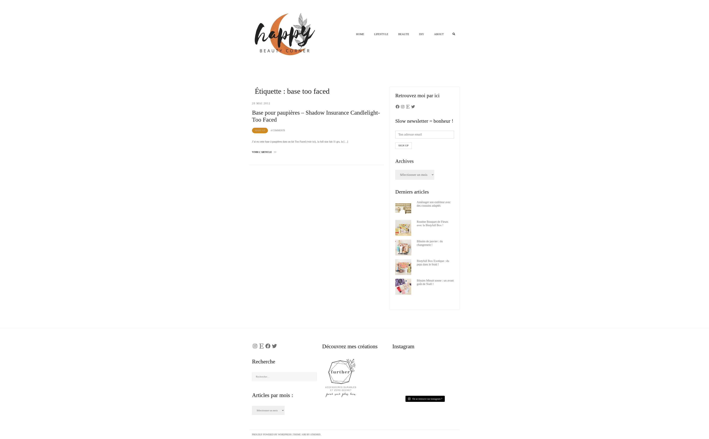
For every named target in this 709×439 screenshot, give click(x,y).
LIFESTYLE (381, 34)
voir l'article (264, 152)
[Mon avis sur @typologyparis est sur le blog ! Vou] (408, 385)
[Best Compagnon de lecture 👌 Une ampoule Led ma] (440, 385)
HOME (360, 34)
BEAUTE (403, 34)
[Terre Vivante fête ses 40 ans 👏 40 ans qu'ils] (440, 366)
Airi (304, 434)
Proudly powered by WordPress (272, 434)
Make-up (260, 130)
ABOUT (439, 34)
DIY (421, 34)
